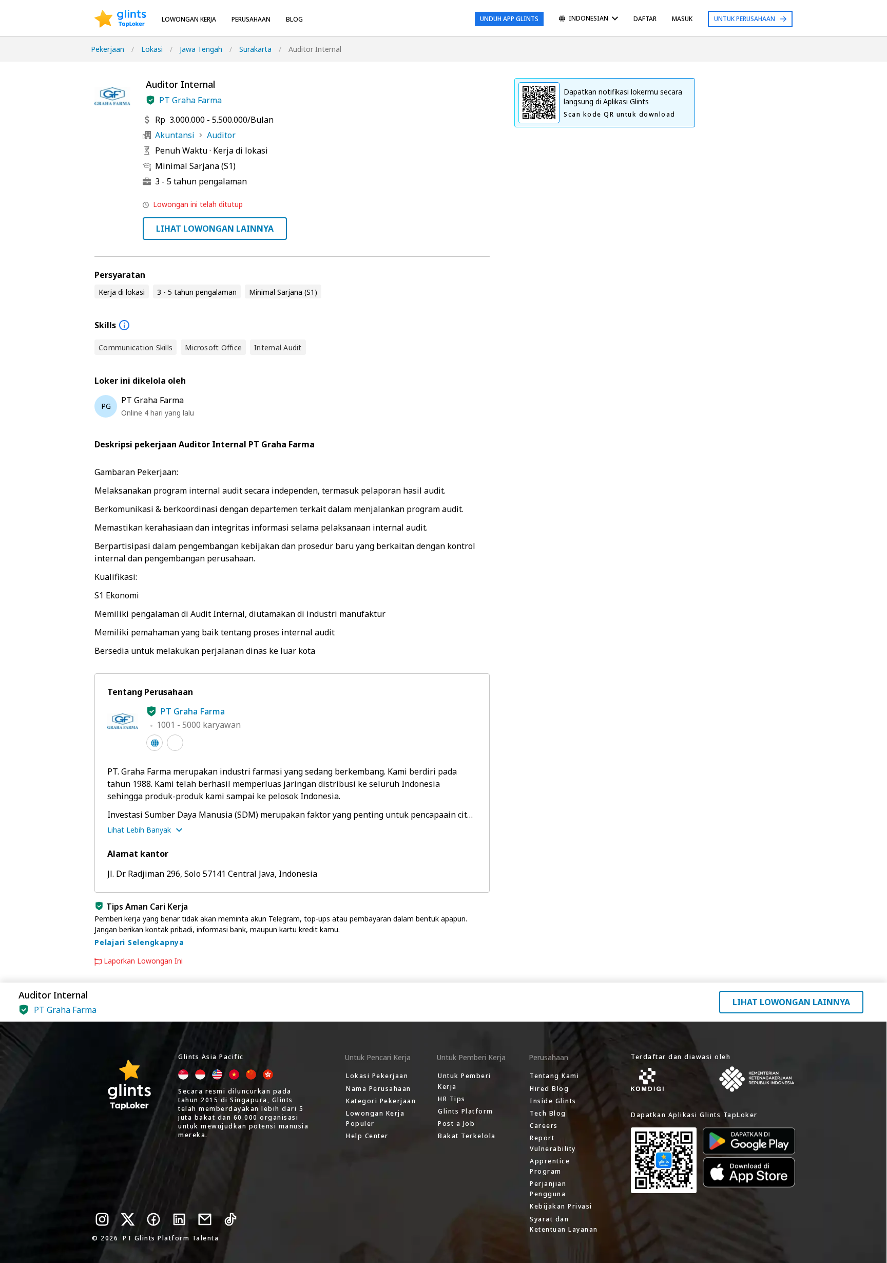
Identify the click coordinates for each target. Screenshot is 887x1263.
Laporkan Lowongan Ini (143, 961)
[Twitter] (128, 1219)
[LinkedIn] (179, 1219)
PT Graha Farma (190, 100)
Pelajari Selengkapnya (139, 942)
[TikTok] (230, 1219)
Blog (294, 19)
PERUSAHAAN (251, 19)
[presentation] (120, 19)
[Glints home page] (120, 19)
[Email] (205, 1219)
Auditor (221, 135)
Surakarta (255, 49)
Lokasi (152, 49)
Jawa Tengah (201, 49)
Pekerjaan (107, 49)
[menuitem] (588, 19)
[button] (150, 100)
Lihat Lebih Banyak (139, 830)
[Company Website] (154, 742)
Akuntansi (175, 135)
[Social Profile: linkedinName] (175, 742)
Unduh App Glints (509, 18)
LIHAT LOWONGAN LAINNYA (215, 228)
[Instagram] (102, 1219)
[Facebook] (153, 1219)
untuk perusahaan (744, 18)
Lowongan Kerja (189, 19)
